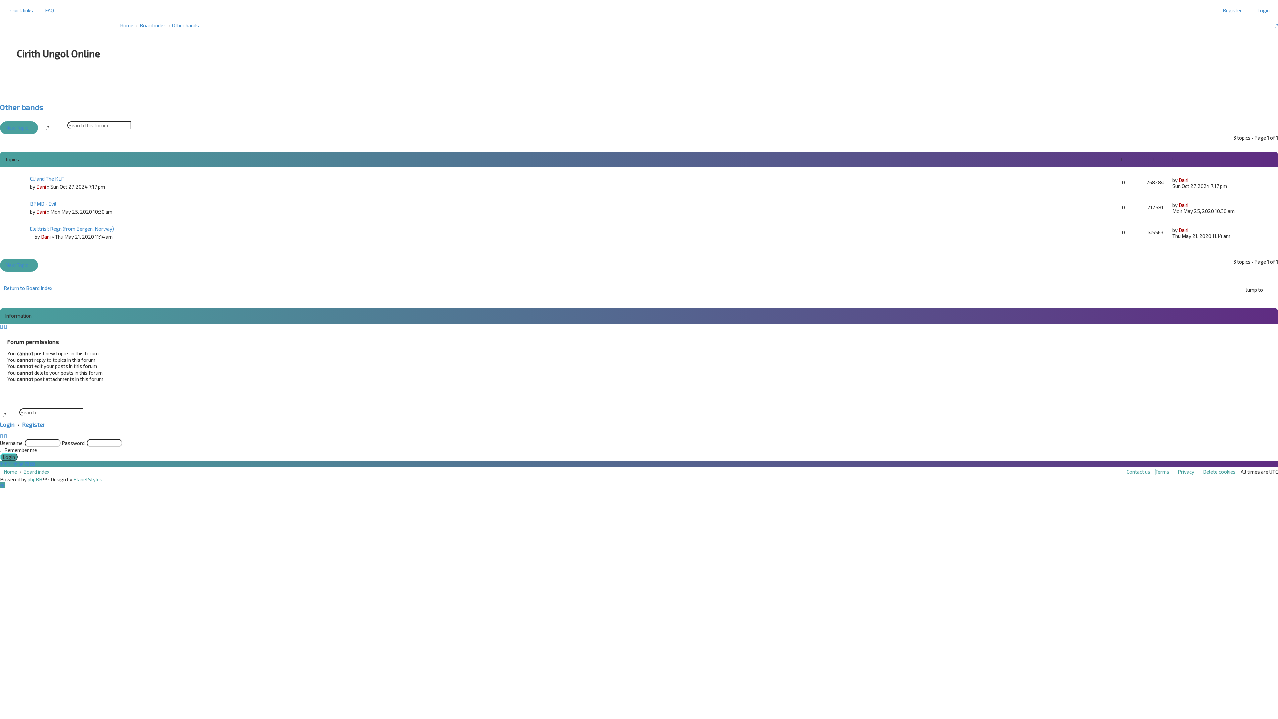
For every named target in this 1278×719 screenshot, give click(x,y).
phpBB (35, 479)
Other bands (21, 107)
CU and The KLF (47, 179)
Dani (41, 187)
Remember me (20, 450)
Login (7, 424)
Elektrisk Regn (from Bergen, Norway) (72, 229)
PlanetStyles (87, 479)
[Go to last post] (1191, 180)
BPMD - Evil (43, 204)
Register (33, 424)
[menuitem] (48, 10)
